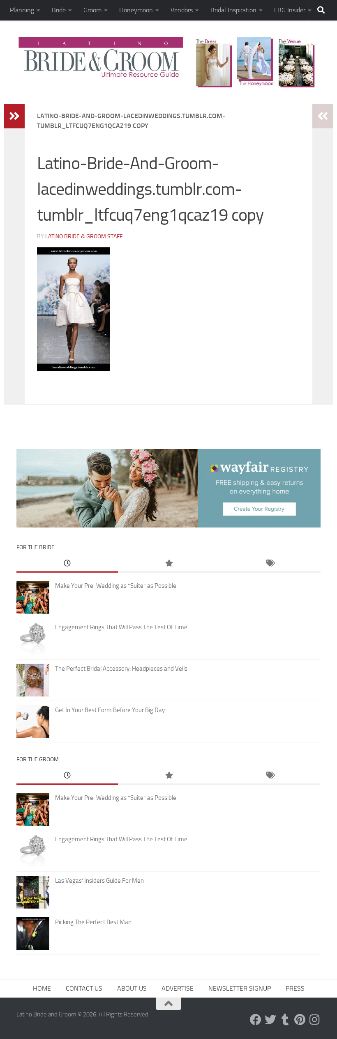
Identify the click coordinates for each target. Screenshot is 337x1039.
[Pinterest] (300, 1019)
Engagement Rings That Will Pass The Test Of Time (121, 627)
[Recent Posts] (67, 564)
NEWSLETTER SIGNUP (239, 988)
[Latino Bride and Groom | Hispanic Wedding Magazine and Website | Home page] (168, 62)
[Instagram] (315, 1019)
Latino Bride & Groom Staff (83, 236)
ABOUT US (132, 988)
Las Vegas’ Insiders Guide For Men (99, 880)
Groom (92, 10)
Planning (22, 10)
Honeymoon (136, 10)
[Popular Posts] (168, 564)
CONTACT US (84, 988)
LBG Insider (289, 10)
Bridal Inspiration (233, 10)
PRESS (295, 988)
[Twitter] (270, 1019)
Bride (59, 10)
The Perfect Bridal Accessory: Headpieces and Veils (121, 668)
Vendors (182, 10)
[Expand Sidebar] (14, 116)
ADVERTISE (178, 988)
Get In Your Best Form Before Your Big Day (110, 710)
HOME (42, 988)
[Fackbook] (255, 1019)
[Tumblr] (285, 1019)
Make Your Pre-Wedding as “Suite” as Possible (115, 585)
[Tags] (270, 564)
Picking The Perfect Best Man (93, 922)
